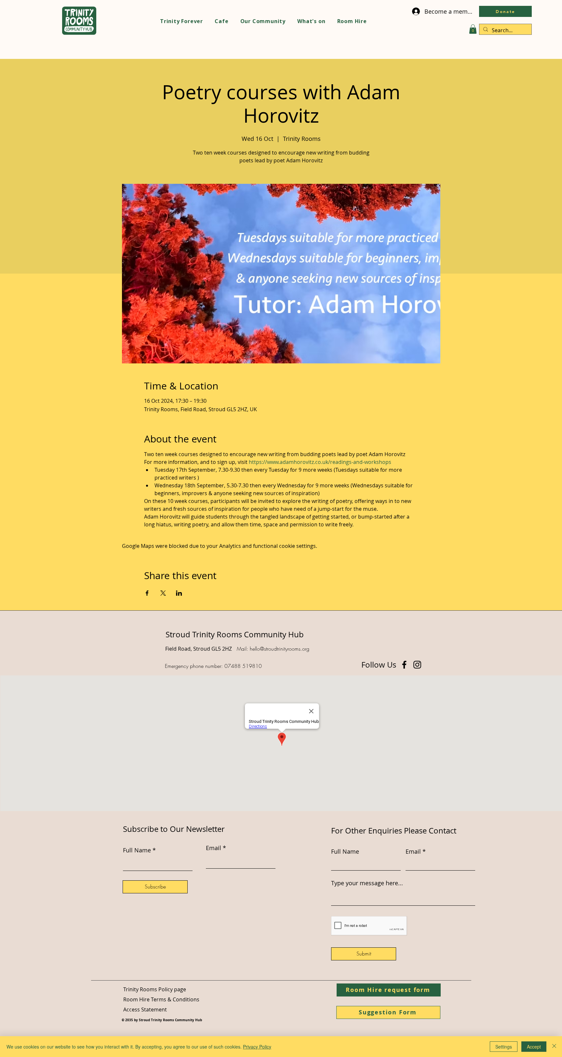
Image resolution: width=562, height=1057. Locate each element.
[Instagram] (417, 664)
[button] (473, 29)
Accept (534, 1046)
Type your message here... (367, 883)
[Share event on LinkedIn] (179, 593)
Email (413, 851)
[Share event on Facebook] (147, 593)
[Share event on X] (163, 593)
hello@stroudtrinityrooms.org (279, 648)
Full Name (345, 851)
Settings (503, 1046)
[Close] (554, 1046)
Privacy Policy (257, 1046)
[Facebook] (404, 664)
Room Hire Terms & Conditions (161, 999)
